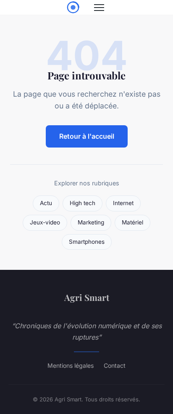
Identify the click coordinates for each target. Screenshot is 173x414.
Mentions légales (70, 365)
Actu (46, 203)
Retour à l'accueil (86, 136)
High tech (82, 203)
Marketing (91, 222)
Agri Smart (86, 297)
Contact (115, 365)
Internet (123, 203)
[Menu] (99, 7)
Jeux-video (45, 222)
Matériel (132, 222)
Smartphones (87, 241)
